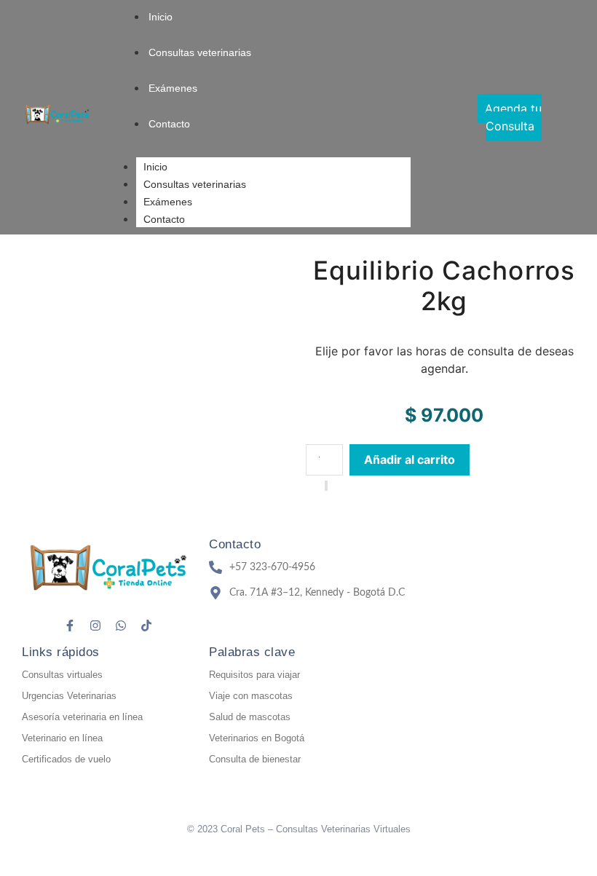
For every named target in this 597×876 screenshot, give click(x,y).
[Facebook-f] (70, 625)
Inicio (155, 167)
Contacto (164, 219)
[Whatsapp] (121, 625)
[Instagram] (95, 625)
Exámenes (167, 202)
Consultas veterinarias (194, 184)
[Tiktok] (146, 625)
